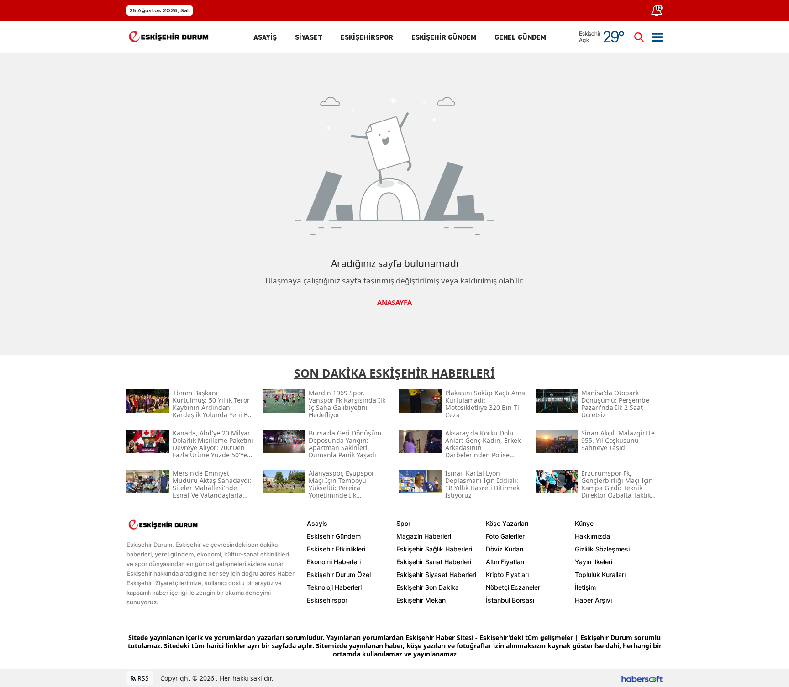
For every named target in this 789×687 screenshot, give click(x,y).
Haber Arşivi (593, 600)
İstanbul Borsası (510, 600)
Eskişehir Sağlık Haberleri (434, 549)
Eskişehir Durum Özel (339, 574)
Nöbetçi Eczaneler (513, 587)
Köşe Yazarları (507, 523)
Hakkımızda (592, 536)
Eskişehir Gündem (334, 536)
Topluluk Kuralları (600, 574)
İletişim (585, 587)
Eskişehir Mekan (421, 600)
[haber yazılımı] (642, 678)
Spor (403, 523)
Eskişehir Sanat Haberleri (433, 562)
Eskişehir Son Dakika (427, 587)
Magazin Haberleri (423, 536)
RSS (142, 678)
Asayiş (317, 523)
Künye (584, 523)
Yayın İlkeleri (593, 562)
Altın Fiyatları (505, 562)
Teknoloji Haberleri (334, 587)
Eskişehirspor (327, 600)
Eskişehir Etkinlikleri (336, 549)
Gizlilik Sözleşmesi (602, 549)
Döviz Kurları (504, 549)
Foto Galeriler (505, 536)
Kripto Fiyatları (507, 574)
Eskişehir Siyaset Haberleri (436, 574)
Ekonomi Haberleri (334, 562)
